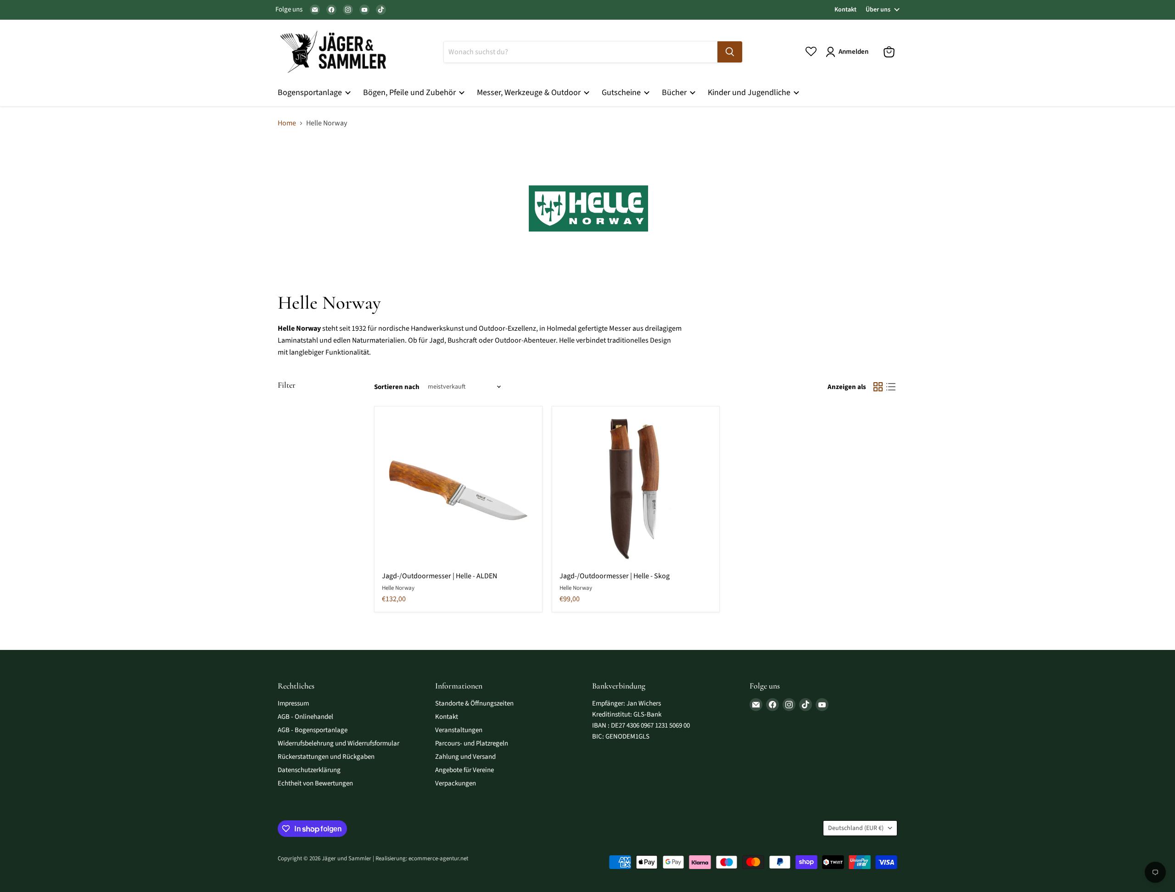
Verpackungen (455, 783)
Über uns (878, 10)
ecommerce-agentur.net (438, 858)
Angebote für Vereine (464, 770)
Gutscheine (622, 92)
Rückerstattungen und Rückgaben (326, 757)
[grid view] (878, 386)
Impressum (293, 703)
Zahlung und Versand (465, 757)
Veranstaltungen (458, 730)
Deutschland (856, 828)
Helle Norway (398, 588)
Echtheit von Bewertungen (315, 783)
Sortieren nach (397, 387)
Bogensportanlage (311, 92)
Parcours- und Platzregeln (471, 743)
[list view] (890, 386)
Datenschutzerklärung (309, 770)
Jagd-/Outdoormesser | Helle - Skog (615, 576)
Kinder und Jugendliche (750, 92)
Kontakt (845, 10)
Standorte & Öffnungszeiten (474, 703)
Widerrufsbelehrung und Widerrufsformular (338, 743)
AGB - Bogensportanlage (312, 730)
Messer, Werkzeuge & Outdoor (529, 92)
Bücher (675, 92)
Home (287, 123)
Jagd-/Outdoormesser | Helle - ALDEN (439, 576)
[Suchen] (729, 51)
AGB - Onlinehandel (305, 717)
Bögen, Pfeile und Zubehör (410, 92)
